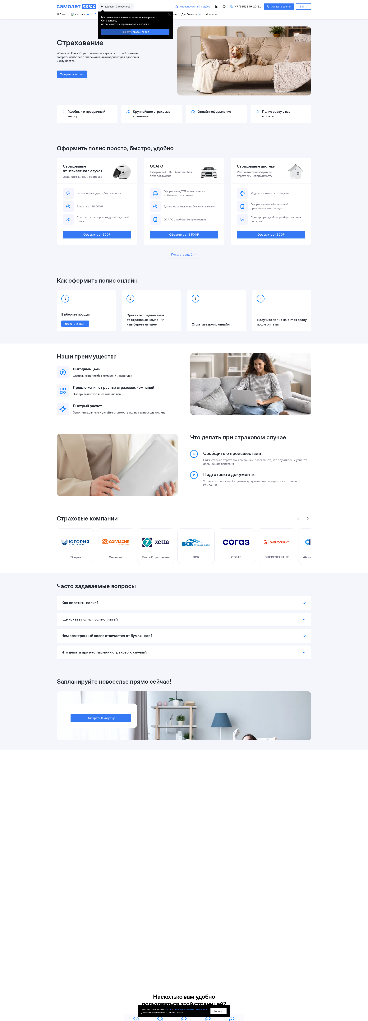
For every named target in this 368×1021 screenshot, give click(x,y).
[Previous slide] (298, 518)
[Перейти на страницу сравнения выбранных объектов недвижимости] (216, 6)
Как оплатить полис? (80, 602)
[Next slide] (307, 518)
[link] (303, 6)
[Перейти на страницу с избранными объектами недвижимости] (224, 6)
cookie (168, 1009)
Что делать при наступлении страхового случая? (104, 652)
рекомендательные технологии (190, 1009)
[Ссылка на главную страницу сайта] (76, 6)
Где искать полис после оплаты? (90, 619)
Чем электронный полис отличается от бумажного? (107, 635)
